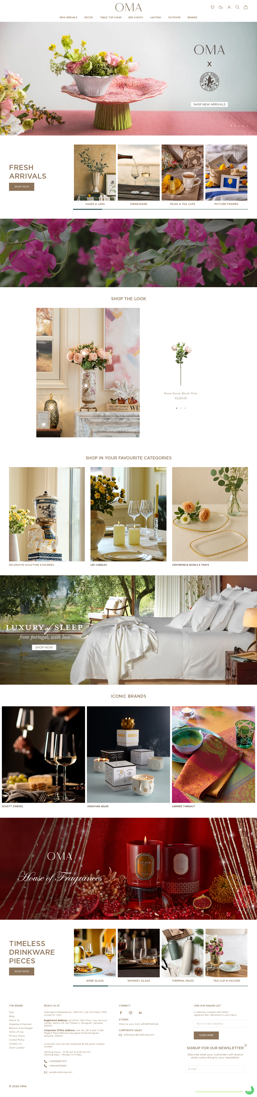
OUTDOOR (174, 17)
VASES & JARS (95, 203)
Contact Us (15, 1044)
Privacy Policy (17, 1036)
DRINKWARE (138, 203)
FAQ (11, 1012)
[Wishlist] (212, 7)
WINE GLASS (95, 980)
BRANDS (192, 17)
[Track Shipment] (220, 7)
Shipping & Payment (20, 1024)
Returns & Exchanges (21, 1028)
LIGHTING (155, 17)
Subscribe (215, 1080)
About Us (14, 1020)
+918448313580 (58, 1066)
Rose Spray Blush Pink (180, 393)
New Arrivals (68, 17)
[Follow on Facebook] (121, 1013)
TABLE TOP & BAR (110, 17)
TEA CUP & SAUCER (226, 980)
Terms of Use (16, 1032)
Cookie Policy (16, 1040)
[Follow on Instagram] (130, 1013)
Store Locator (17, 1048)
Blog (11, 1016)
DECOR (88, 17)
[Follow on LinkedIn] (140, 1013)
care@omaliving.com (60, 1072)
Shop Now (21, 187)
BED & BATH (135, 17)
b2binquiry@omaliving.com (139, 1035)
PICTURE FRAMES (226, 203)
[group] (128, 79)
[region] (128, 79)
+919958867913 (57, 1061)
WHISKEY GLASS (138, 980)
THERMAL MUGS (183, 980)
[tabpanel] (95, 175)
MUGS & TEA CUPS (182, 203)
